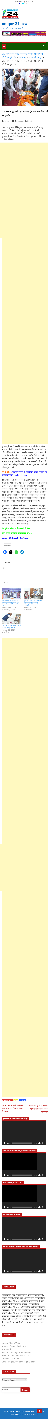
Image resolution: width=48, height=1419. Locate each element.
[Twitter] (23, 4)
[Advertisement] (24, 166)
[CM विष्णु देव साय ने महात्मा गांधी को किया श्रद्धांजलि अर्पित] (11, 618)
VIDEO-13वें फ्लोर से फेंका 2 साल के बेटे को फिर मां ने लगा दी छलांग (13, 1108)
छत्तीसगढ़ (16, 1100)
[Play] (5, 1143)
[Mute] (39, 1143)
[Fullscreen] (43, 1143)
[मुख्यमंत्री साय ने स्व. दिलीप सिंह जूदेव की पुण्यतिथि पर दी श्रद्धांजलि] (33, 593)
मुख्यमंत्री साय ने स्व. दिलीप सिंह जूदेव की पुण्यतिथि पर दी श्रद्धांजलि (33, 603)
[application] (24, 1133)
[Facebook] (19, 4)
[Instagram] (26, 4)
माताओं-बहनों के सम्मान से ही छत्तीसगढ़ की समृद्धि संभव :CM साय (10, 603)
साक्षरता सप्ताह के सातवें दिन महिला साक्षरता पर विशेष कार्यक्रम (37, 1109)
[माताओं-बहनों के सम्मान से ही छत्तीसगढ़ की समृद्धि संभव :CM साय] (11, 593)
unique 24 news (15, 23)
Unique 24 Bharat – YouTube (15, 538)
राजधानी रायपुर (23, 1100)
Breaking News (7, 1100)
